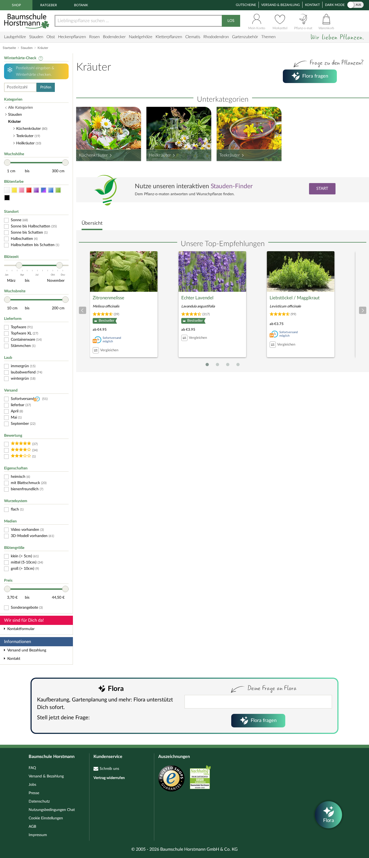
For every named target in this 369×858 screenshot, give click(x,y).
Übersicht (92, 223)
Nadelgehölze (140, 37)
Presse (34, 793)
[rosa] (22, 190)
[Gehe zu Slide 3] (228, 364)
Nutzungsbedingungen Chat (52, 810)
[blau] (51, 190)
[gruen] (58, 190)
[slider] (7, 162)
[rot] (29, 190)
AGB (32, 827)
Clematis (192, 37)
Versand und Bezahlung (26, 650)
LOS (230, 21)
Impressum (38, 835)
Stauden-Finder (232, 186)
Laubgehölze (15, 37)
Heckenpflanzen (72, 37)
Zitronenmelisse (108, 298)
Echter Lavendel (197, 298)
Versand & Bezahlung (280, 4)
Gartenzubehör (245, 37)
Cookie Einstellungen (46, 818)
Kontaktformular (21, 629)
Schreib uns (109, 769)
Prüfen (45, 87)
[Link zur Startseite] (27, 21)
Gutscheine (246, 4)
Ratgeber (48, 5)
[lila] (36, 190)
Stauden (36, 37)
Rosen (94, 37)
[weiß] (7, 190)
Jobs (32, 785)
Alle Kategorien (20, 108)
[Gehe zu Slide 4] (238, 364)
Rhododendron (216, 37)
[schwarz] (7, 198)
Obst (50, 37)
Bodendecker (114, 37)
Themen (268, 37)
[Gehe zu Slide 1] (207, 364)
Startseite (9, 47)
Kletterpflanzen (169, 37)
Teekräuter (229, 155)
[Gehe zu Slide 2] (217, 364)
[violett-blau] (43, 190)
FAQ (32, 768)
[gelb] (14, 190)
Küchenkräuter (93, 155)
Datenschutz (39, 801)
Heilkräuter (160, 155)
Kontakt (312, 4)
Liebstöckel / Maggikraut (295, 298)
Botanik (81, 5)
